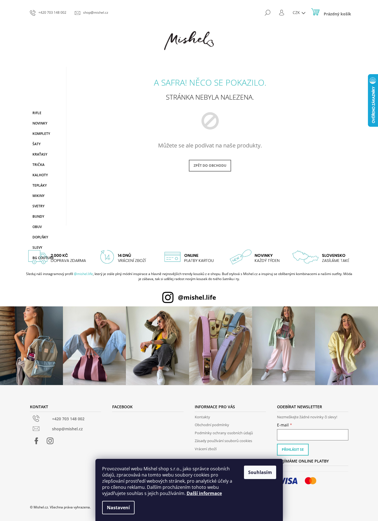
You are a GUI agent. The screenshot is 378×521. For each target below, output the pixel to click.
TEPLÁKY (39, 185)
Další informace (204, 493)
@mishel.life (83, 273)
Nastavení (118, 507)
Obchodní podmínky (212, 424)
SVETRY (38, 206)
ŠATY (36, 144)
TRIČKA (38, 164)
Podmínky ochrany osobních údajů (224, 432)
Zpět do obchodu (210, 165)
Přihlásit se (293, 449)
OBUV (37, 226)
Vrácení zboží (206, 448)
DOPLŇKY (40, 237)
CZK (297, 12)
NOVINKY (39, 123)
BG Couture (43, 257)
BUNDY (38, 216)
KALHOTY (40, 175)
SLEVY (37, 247)
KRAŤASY (39, 154)
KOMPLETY (41, 133)
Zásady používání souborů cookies (223, 440)
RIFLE (36, 113)
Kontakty (202, 416)
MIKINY (38, 195)
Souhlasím (260, 472)
